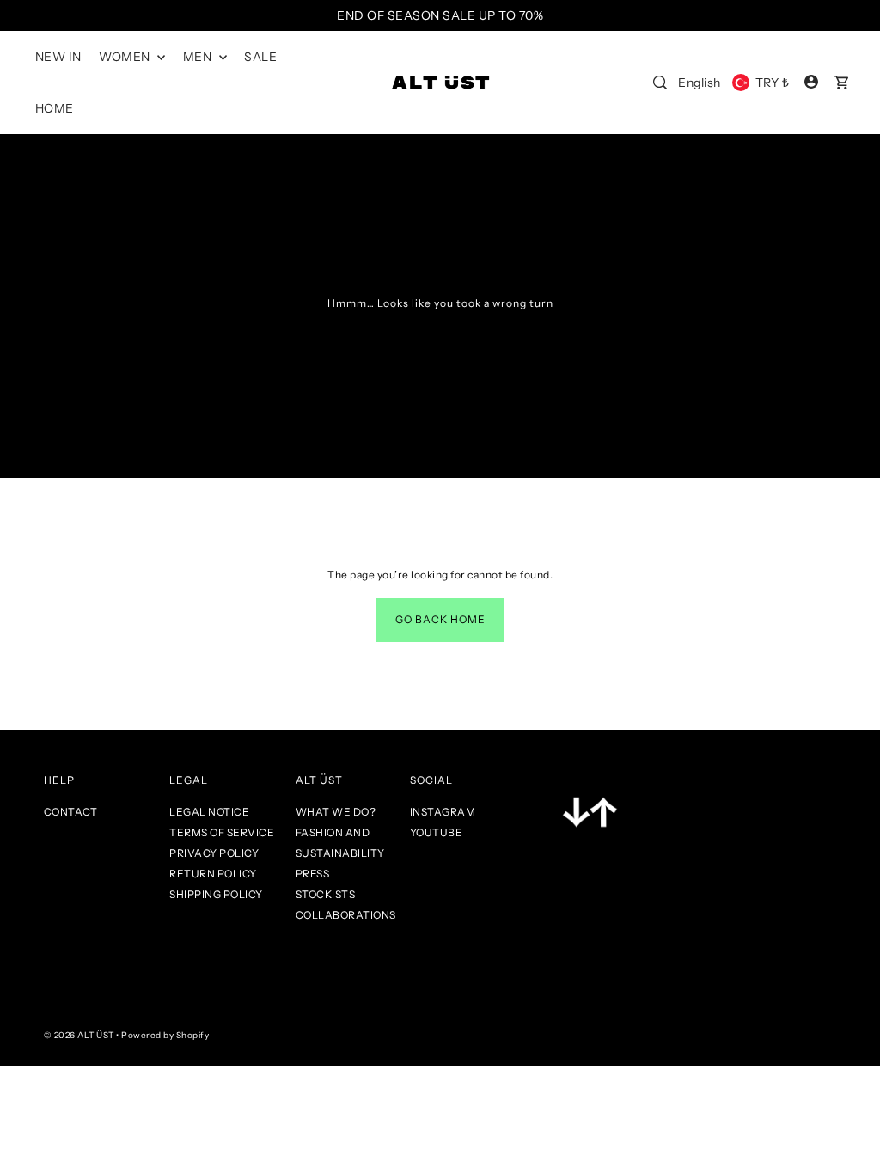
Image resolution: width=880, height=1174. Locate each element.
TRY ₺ (772, 82)
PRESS (313, 873)
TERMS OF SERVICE (221, 832)
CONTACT (71, 811)
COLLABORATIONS (346, 914)
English (699, 82)
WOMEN (126, 56)
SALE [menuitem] (260, 56)
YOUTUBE (436, 832)
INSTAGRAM (443, 811)
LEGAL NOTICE (209, 811)
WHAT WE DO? (336, 811)
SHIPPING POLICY (216, 894)
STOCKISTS (326, 894)
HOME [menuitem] (54, 108)
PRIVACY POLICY (214, 853)
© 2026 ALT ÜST (79, 1035)
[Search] (660, 82)
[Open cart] (841, 82)
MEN (199, 56)
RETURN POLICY (213, 873)
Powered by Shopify (165, 1035)
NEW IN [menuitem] (58, 56)
